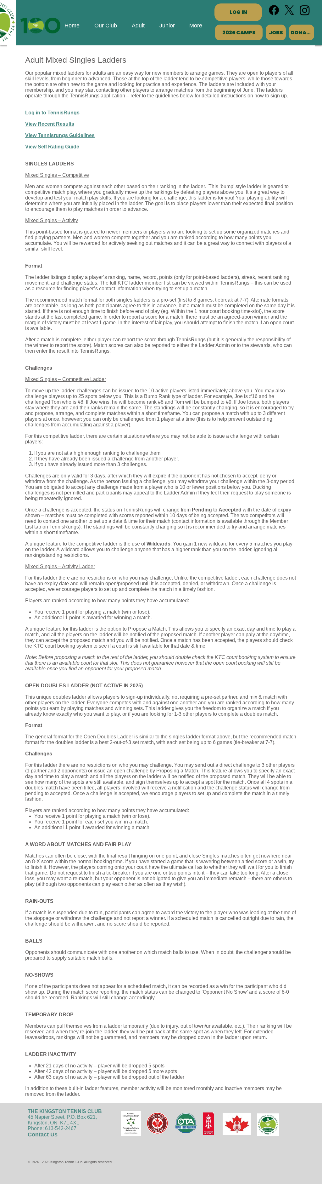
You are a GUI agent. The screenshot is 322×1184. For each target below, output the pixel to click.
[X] (289, 10)
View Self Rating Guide (52, 146)
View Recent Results (49, 124)
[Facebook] (273, 10)
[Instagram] (304, 10)
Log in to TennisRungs (52, 112)
